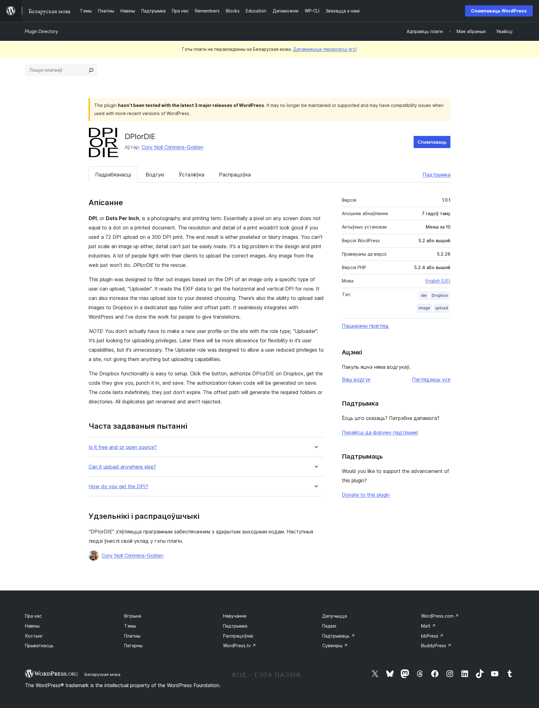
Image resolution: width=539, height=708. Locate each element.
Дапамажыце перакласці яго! (325, 49)
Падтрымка (436, 174)
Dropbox (440, 295)
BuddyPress (436, 645)
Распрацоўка (235, 174)
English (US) (437, 280)
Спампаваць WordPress (499, 10)
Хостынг (34, 635)
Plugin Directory (41, 31)
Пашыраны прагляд (365, 326)
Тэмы (130, 626)
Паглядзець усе (431, 379)
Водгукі (155, 174)
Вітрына (132, 616)
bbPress (432, 635)
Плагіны (132, 635)
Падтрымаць (338, 635)
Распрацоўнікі (238, 635)
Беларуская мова (102, 674)
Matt (428, 626)
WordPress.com (440, 616)
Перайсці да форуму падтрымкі (380, 432)
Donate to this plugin (366, 495)
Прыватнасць (39, 645)
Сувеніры (335, 645)
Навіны (32, 626)
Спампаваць (432, 142)
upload (441, 308)
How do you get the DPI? (118, 486)
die (424, 295)
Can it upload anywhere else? (122, 467)
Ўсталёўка (191, 174)
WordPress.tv (239, 645)
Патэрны (133, 645)
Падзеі (329, 626)
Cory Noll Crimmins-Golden (172, 147)
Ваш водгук (356, 379)
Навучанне (234, 616)
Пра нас (33, 616)
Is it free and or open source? (123, 447)
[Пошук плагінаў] (91, 70)
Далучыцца (334, 616)
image (424, 308)
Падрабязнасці (113, 174)
